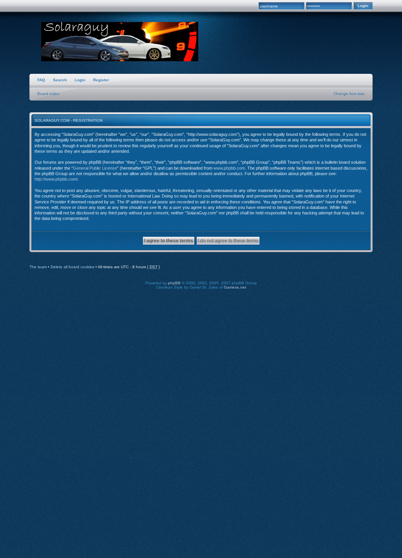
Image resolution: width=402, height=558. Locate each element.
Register (101, 80)
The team (38, 267)
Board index (48, 93)
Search (60, 80)
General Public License (95, 168)
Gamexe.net (235, 287)
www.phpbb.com (229, 168)
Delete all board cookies (72, 267)
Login (80, 80)
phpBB (174, 283)
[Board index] (119, 42)
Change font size (349, 93)
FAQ (41, 80)
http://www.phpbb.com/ (56, 179)
